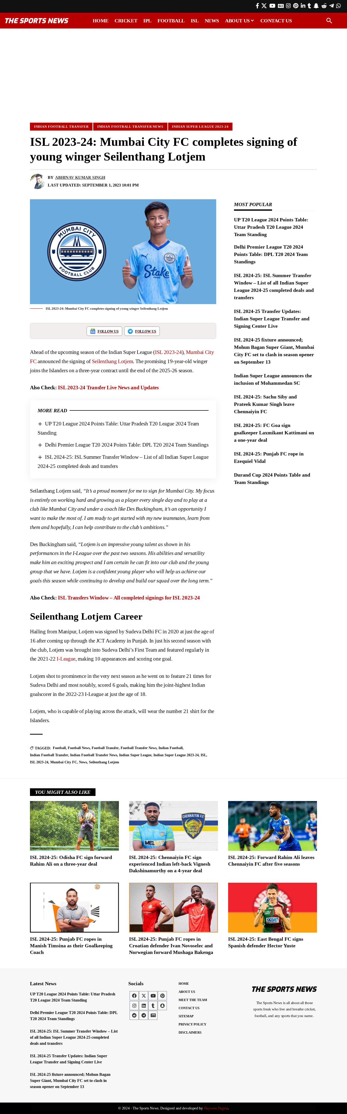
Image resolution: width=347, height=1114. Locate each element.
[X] (264, 5)
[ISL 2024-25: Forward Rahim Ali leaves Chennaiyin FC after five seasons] (272, 826)
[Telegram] (331, 5)
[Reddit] (324, 5)
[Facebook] (257, 5)
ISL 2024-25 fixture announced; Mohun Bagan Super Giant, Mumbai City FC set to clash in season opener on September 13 (70, 1080)
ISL (203, 755)
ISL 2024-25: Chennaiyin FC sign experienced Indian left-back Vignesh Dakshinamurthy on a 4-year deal (169, 863)
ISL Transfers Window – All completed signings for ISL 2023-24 (129, 598)
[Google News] (281, 5)
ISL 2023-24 (168, 352)
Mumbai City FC (63, 762)
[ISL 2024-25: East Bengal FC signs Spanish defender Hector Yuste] (272, 908)
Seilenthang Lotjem (112, 361)
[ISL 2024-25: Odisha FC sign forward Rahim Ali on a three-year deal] (74, 826)
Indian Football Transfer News (130, 126)
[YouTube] (272, 5)
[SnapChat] (316, 5)
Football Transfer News (138, 748)
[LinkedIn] (303, 5)
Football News (79, 748)
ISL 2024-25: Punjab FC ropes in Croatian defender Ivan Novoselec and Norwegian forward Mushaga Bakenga (171, 945)
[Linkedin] (143, 1005)
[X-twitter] (143, 995)
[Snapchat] (162, 1005)
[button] (329, 20)
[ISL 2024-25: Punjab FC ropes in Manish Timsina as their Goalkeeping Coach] (74, 908)
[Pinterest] (295, 5)
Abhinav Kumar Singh (80, 177)
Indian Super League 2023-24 (200, 126)
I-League (66, 659)
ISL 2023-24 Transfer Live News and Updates (108, 387)
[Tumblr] (309, 5)
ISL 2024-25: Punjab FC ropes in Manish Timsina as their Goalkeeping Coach (71, 945)
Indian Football (171, 748)
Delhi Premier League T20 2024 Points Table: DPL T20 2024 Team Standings (127, 445)
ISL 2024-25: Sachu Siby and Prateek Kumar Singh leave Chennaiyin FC (265, 404)
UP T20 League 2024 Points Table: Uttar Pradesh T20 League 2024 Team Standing (271, 227)
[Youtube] (152, 995)
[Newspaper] (152, 1015)
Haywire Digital (216, 1108)
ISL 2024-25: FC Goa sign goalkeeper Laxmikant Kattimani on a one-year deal (274, 432)
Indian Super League (135, 755)
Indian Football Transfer (61, 126)
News (83, 762)
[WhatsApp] (338, 5)
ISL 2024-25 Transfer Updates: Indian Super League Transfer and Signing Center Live (271, 318)
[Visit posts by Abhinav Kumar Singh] (37, 181)
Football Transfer (105, 748)
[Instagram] (288, 5)
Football (59, 748)
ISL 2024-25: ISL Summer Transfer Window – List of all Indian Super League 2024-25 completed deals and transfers (74, 1037)
